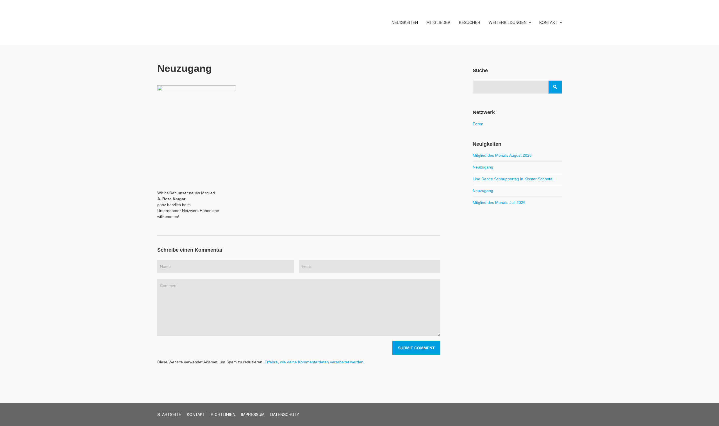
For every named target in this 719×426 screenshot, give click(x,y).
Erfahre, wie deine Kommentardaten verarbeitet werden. (315, 362)
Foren (478, 124)
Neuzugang (483, 167)
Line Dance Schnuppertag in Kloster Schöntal (513, 179)
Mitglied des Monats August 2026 (502, 155)
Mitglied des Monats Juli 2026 (499, 202)
